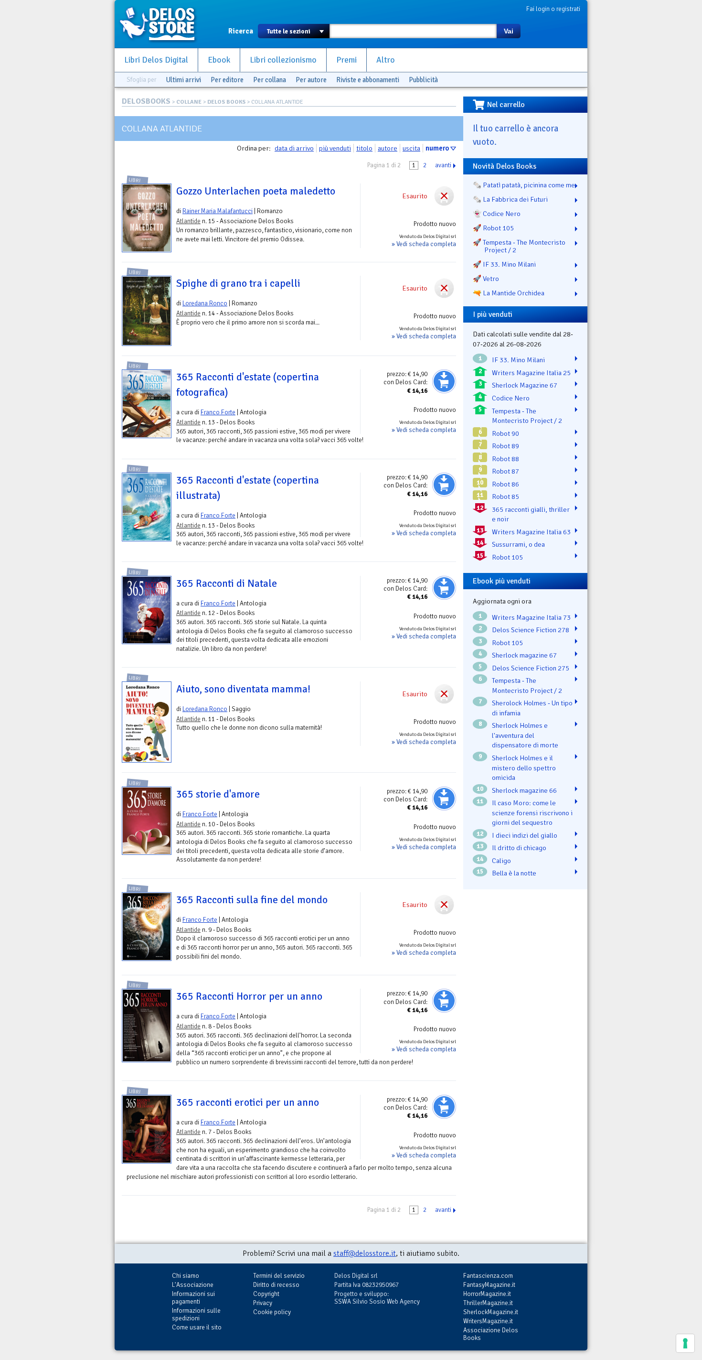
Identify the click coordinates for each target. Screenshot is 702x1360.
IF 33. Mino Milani (518, 360)
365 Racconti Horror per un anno (249, 996)
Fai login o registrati (553, 9)
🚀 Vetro (486, 278)
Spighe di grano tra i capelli (238, 283)
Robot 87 (505, 471)
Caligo (501, 860)
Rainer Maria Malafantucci (217, 211)
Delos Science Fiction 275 (530, 668)
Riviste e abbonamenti (367, 80)
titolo (364, 148)
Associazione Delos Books (490, 1334)
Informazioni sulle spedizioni (196, 1314)
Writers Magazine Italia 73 (531, 617)
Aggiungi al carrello (444, 381)
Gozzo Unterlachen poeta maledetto (255, 191)
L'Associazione (192, 1285)
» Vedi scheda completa (424, 244)
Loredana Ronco (204, 303)
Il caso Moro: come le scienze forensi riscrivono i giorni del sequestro (532, 813)
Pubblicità (423, 80)
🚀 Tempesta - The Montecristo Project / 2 (519, 246)
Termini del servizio (279, 1276)
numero (437, 148)
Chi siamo (185, 1276)
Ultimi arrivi (183, 80)
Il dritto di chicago (519, 847)
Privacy (262, 1303)
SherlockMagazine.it (490, 1312)
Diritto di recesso (276, 1285)
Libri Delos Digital (156, 60)
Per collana (269, 80)
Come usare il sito (197, 1327)
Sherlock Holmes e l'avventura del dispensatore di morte (525, 735)
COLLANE (189, 102)
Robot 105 (507, 557)
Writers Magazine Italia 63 (531, 532)
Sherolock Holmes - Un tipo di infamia (532, 708)
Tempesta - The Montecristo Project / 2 (527, 416)
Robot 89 (505, 446)
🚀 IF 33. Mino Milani (504, 264)
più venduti (335, 148)
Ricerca (240, 31)
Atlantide (188, 221)
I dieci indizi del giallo (524, 835)
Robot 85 (505, 496)
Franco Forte (218, 412)
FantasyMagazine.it (489, 1285)
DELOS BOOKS (226, 102)
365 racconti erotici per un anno (247, 1102)
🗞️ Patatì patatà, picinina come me (524, 185)
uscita (411, 148)
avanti (443, 165)
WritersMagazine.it (488, 1321)
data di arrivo (294, 148)
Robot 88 (505, 458)
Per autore (311, 80)
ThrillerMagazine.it (488, 1303)
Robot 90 (505, 433)
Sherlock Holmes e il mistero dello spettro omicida (524, 768)
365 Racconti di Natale (226, 583)
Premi (346, 60)
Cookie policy (272, 1312)
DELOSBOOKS (146, 101)
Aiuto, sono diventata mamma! (243, 689)
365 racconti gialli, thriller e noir (531, 514)
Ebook (219, 60)
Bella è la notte (514, 873)
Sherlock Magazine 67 (524, 385)
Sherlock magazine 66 (524, 790)
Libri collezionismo (283, 60)
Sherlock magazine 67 (524, 655)
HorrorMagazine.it (487, 1294)
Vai (508, 31)
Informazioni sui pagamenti (193, 1298)
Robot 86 (505, 484)
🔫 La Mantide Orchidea (508, 293)
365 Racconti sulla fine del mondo (252, 900)
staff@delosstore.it (364, 1253)
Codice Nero (511, 398)
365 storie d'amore (218, 794)
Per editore (227, 80)
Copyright (266, 1294)
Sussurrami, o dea (518, 544)
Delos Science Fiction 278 (530, 630)
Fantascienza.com (488, 1276)
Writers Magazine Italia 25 (531, 372)
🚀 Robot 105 (493, 228)
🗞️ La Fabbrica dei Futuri (510, 199)
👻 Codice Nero (497, 213)
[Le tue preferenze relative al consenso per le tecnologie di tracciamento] (685, 1343)
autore (387, 148)
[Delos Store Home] (162, 24)
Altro (385, 60)
